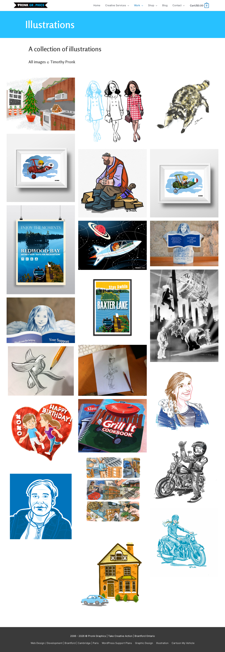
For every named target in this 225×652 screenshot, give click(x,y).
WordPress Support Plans (117, 643)
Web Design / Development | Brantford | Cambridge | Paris (65, 643)
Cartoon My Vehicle (183, 643)
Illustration (162, 643)
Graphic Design (144, 643)
